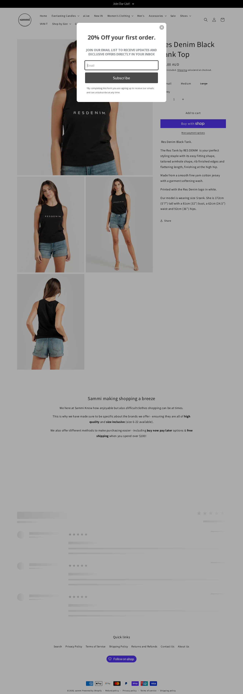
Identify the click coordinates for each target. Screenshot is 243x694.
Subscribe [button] (121, 78)
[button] (161, 27)
